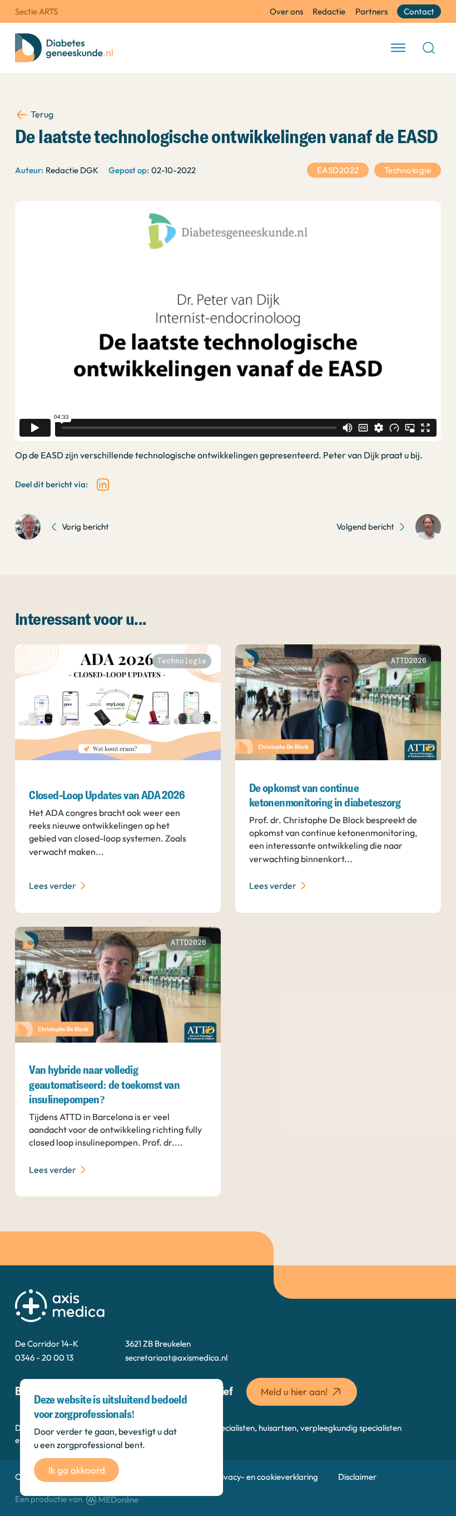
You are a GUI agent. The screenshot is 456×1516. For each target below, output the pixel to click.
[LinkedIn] (103, 484)
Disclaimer (357, 1476)
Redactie (329, 11)
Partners (371, 11)
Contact (419, 11)
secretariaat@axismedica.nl (176, 1357)
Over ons (286, 11)
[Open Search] (429, 48)
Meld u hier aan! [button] (294, 1391)
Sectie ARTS (36, 11)
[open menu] (398, 48)
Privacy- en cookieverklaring (266, 1476)
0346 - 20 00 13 (44, 1357)
